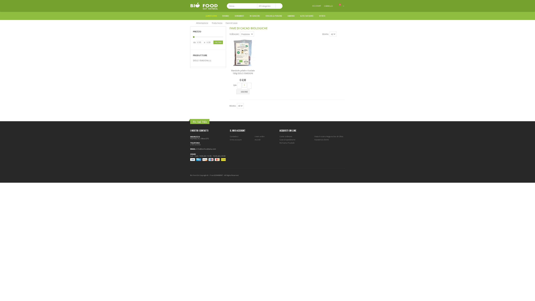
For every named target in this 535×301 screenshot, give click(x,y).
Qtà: (235, 85)
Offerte (322, 15)
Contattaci (234, 136)
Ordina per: (234, 34)
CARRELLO (328, 6)
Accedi (257, 139)
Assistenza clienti (321, 139)
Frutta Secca (217, 23)
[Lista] (343, 34)
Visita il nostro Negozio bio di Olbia (328, 136)
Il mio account (236, 139)
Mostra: (325, 34)
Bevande (225, 15)
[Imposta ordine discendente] (256, 34)
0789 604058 (195, 144)
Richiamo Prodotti (286, 143)
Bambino (291, 15)
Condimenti (239, 15)
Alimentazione (211, 15)
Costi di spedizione (287, 139)
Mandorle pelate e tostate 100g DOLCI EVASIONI (243, 72)
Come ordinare (285, 136)
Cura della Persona (274, 15)
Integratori (255, 15)
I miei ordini (259, 136)
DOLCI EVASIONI (201, 60)
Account (316, 6)
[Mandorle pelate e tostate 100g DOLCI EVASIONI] (242, 52)
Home (191, 23)
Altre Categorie (306, 15)
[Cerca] (278, 6)
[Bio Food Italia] (204, 6)
